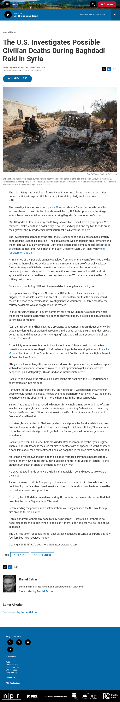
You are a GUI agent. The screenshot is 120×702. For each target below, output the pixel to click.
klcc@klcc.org (11, 673)
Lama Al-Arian (37, 67)
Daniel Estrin (20, 67)
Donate (108, 4)
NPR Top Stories (42, 555)
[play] (8, 14)
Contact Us (10, 678)
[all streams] (115, 15)
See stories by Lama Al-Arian (20, 612)
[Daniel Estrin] (9, 583)
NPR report (60, 207)
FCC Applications (13, 683)
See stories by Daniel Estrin (36, 591)
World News (10, 32)
